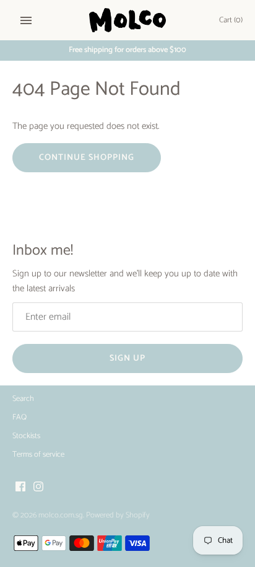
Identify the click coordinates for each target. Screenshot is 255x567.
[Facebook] (20, 488)
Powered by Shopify (118, 515)
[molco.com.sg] (127, 20)
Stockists (26, 435)
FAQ (19, 417)
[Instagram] (38, 488)
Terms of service (38, 454)
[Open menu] (26, 20)
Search (23, 398)
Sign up (127, 358)
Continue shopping (86, 158)
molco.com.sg (60, 515)
